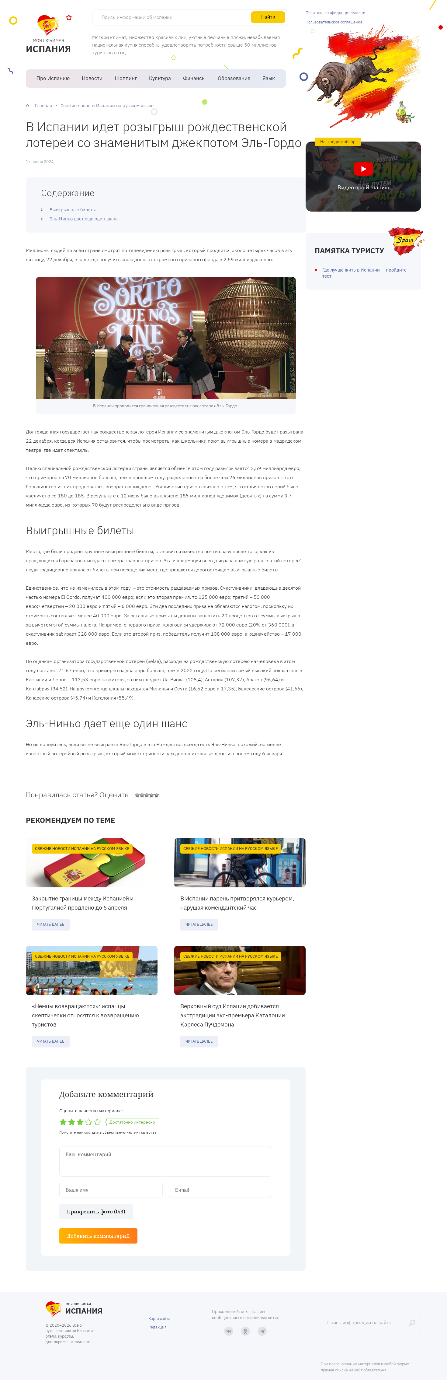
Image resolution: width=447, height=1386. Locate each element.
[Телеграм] (262, 1331)
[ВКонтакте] (228, 1331)
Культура (160, 78)
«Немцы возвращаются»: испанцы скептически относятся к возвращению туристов (85, 1015)
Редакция (157, 1327)
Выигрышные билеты (73, 209)
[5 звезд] (156, 795)
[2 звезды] (142, 795)
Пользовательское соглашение (334, 22)
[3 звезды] (146, 795)
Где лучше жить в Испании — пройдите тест (364, 273)
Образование (234, 78)
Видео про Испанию (363, 187)
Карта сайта (159, 1318)
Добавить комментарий (98, 1235)
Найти (268, 17)
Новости (92, 78)
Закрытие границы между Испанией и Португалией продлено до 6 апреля (82, 903)
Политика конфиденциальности (336, 12)
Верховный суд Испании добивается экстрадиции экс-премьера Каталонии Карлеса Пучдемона (232, 1015)
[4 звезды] (151, 795)
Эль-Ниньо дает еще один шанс (83, 219)
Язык (268, 78)
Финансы (194, 78)
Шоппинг (126, 78)
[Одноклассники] (245, 1331)
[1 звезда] (137, 795)
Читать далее (50, 924)
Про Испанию (53, 78)
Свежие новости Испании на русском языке (82, 848)
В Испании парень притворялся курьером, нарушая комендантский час (237, 903)
